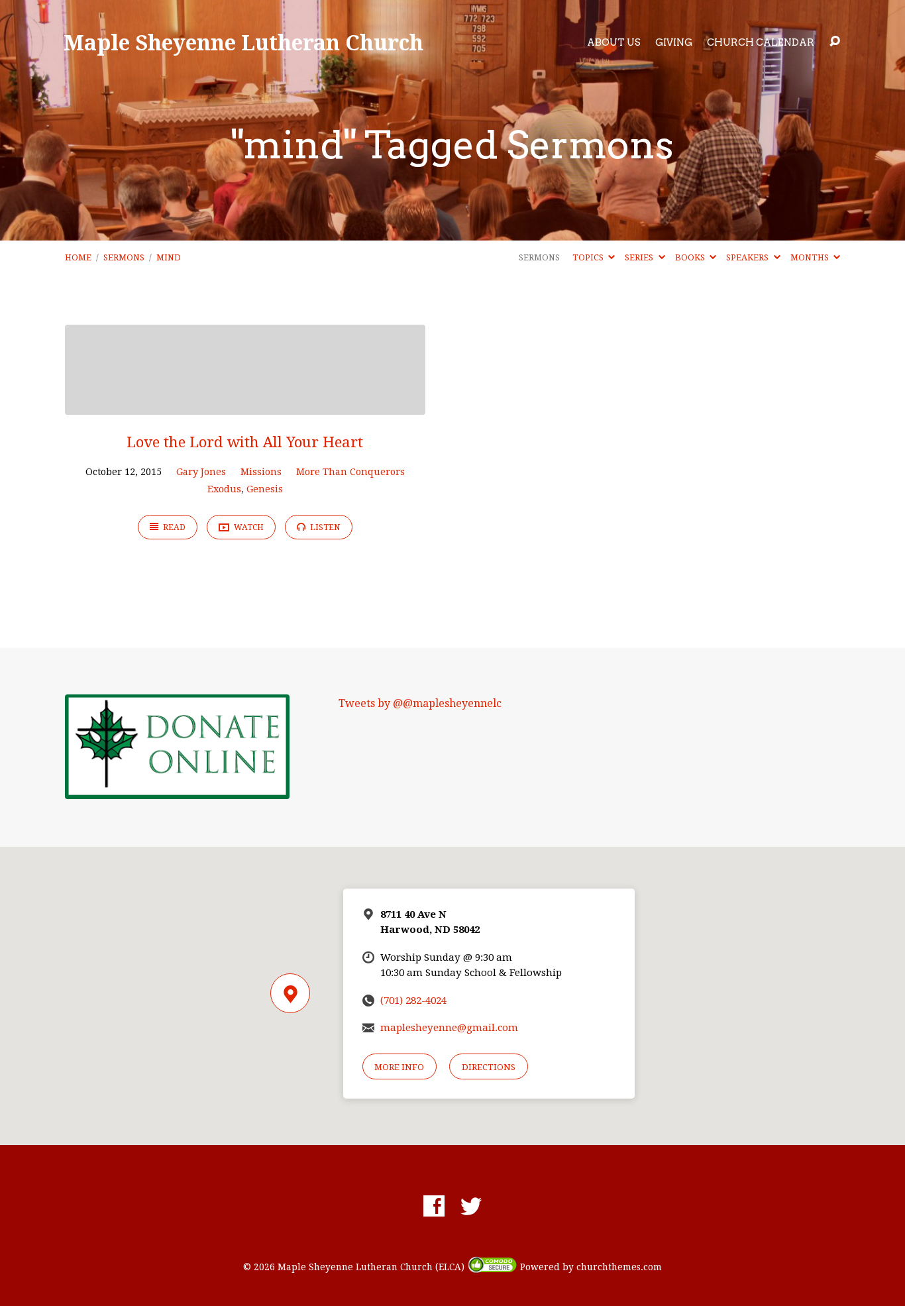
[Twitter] (471, 1206)
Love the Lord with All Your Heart (245, 442)
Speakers (748, 257)
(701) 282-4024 (413, 1001)
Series (640, 257)
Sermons (123, 257)
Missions (261, 471)
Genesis (264, 489)
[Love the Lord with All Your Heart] (245, 404)
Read (173, 527)
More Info (399, 1067)
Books (691, 257)
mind (168, 257)
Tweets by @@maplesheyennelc (420, 703)
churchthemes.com (619, 1267)
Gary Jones (201, 471)
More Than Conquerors (350, 471)
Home (78, 257)
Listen (324, 527)
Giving (673, 42)
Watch (248, 527)
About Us (614, 42)
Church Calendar (760, 42)
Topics (589, 257)
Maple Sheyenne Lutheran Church (243, 42)
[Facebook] (434, 1206)
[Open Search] (834, 41)
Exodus (224, 489)
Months (810, 257)
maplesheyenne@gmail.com (449, 1028)
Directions (488, 1067)
